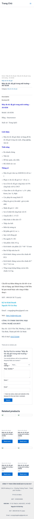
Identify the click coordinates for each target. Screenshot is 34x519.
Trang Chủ (7, 3)
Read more (7, 441)
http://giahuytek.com (13, 315)
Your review (9, 369)
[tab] (17, 96)
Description (5, 97)
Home (3, 76)
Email (6, 387)
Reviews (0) (5, 100)
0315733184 (15, 337)
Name (6, 380)
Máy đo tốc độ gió (11, 76)
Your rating (6, 365)
